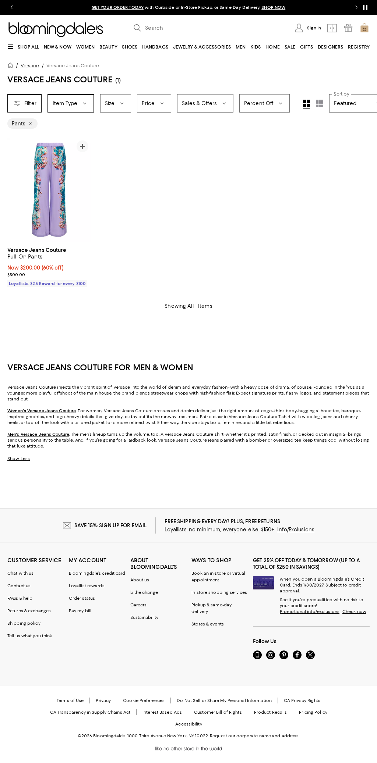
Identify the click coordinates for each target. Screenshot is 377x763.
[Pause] (365, 7)
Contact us (19, 585)
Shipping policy (23, 623)
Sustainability (144, 617)
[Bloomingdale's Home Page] (55, 29)
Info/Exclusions (295, 529)
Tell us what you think (29, 635)
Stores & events (207, 624)
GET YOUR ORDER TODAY (118, 7)
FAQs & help (19, 598)
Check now (354, 611)
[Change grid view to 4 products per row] (306, 104)
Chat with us (20, 573)
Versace (30, 65)
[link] (49, 265)
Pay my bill (80, 610)
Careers (138, 604)
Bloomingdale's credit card (97, 573)
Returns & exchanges (29, 610)
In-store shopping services (219, 592)
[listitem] (188, 7)
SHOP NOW (273, 7)
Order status (82, 598)
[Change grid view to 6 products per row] (319, 103)
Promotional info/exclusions (309, 611)
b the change (144, 592)
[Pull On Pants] (49, 190)
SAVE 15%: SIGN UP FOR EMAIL (110, 525)
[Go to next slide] (356, 7)
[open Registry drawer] (348, 28)
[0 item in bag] (364, 28)
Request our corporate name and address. (254, 735)
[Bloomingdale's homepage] (11, 66)
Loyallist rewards (87, 585)
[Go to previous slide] (11, 7)
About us (139, 579)
